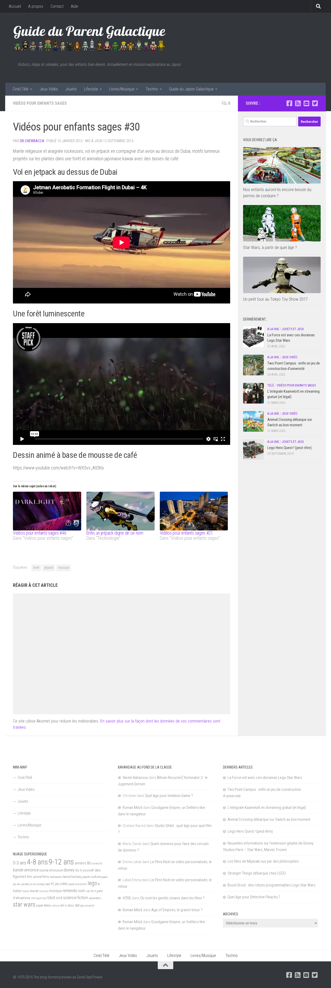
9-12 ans (61, 861)
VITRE (127, 898)
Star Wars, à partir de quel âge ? (270, 247)
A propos (35, 6)
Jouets (71, 89)
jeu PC (50, 884)
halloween (56, 877)
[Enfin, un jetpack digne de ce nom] (120, 511)
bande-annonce (26, 870)
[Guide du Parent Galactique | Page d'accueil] (89, 37)
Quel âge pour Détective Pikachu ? (254, 897)
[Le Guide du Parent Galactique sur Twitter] (315, 103)
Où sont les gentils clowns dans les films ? (172, 898)
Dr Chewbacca (32, 141)
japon (104, 877)
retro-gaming (38, 898)
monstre (43, 891)
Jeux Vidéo (49, 89)
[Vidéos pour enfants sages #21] (194, 511)
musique (63, 567)
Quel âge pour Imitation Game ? (169, 795)
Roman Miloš (132, 807)
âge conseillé (87, 905)
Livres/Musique (121, 89)
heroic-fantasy (72, 877)
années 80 (83, 863)
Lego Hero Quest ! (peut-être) (289, 447)
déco (98, 870)
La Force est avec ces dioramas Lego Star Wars (265, 777)
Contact (57, 6)
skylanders (95, 898)
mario (25, 891)
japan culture (91, 877)
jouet (71, 884)
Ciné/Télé (20, 89)
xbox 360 (73, 905)
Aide (74, 6)
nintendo (70, 890)
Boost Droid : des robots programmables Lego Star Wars (271, 885)
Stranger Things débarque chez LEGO (257, 873)
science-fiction (75, 897)
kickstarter (81, 884)
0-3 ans (19, 862)
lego (92, 883)
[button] (282, 165)
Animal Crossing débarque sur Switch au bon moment (269, 819)
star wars (24, 904)
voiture (55, 905)
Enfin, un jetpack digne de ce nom (114, 533)
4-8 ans (37, 862)
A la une (273, 329)
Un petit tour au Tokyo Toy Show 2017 (275, 299)
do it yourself (84, 870)
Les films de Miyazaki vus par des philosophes (263, 861)
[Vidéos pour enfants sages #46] (47, 511)
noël (81, 890)
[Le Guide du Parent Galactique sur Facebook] (289, 103)
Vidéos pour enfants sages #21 (186, 533)
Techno (152, 89)
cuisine (44, 870)
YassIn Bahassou (135, 777)
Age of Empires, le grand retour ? (176, 910)
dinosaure (56, 870)
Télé (270, 385)
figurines (19, 876)
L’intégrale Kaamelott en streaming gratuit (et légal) (267, 807)
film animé (34, 877)
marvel (34, 891)
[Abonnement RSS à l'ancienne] (298, 103)
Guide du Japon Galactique (191, 89)
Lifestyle (91, 89)
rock (59, 898)
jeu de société (21, 884)
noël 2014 (91, 891)
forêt (36, 567)
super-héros (43, 905)
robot (51, 897)
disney (69, 869)
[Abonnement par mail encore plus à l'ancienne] (306, 103)
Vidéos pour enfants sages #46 (39, 533)
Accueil (15, 6)
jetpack (48, 567)
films (45, 877)
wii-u (63, 905)
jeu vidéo (61, 884)
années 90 (96, 863)
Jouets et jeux (293, 329)
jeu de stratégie (37, 884)
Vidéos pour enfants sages (40, 103)
